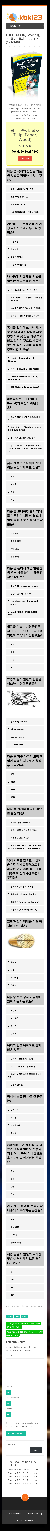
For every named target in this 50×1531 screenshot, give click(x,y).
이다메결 (14, 977)
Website (9, 1408)
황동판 (13, 1025)
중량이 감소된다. (18, 1084)
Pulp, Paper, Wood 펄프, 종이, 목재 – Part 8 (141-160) (24, 1333)
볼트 (12, 476)
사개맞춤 (14, 533)
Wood (24, 1316)
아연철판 (14, 1018)
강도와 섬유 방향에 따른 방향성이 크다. (24, 418)
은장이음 (14, 249)
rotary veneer (17, 744)
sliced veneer (17, 729)
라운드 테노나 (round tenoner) (25, 586)
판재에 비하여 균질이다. (21, 822)
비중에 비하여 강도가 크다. (22, 189)
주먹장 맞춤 (16, 541)
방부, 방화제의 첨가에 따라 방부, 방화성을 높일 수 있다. (25, 428)
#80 (12, 774)
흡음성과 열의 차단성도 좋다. (23, 437)
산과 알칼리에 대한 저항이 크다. (25, 212)
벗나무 (13, 1117)
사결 (12, 969)
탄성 (12, 1194)
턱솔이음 (14, 241)
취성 (12, 1171)
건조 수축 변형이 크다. (20, 196)
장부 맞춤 (15, 556)
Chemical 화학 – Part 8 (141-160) (22, 1476)
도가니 (13, 667)
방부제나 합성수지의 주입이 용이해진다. (24, 1075)
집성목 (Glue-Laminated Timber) (21, 359)
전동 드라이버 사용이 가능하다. (24, 289)
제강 (12, 659)
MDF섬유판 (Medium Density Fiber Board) (23, 378)
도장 (12, 1219)
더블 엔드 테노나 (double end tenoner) (23, 602)
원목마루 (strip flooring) (22, 886)
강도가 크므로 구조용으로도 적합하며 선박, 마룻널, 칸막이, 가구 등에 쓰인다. (25, 448)
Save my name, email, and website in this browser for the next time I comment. (22, 1424)
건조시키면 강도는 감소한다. (23, 1066)
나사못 (13, 484)
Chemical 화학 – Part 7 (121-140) (22, 1480)
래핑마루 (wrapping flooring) (24, 909)
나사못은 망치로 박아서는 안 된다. (26, 308)
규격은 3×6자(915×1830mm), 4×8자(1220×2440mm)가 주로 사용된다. (24, 847)
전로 (12, 644)
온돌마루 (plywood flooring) (24, 894)
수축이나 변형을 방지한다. (22, 1058)
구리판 (13, 1033)
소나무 (13, 1133)
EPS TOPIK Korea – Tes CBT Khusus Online (24, 1513)
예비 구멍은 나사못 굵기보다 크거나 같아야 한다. (25, 299)
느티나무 (14, 1110)
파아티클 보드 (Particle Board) (25, 368)
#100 (13, 781)
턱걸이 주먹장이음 (19, 264)
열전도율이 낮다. (18, 204)
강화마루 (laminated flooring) (25, 902)
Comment (9, 1355)
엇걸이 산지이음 (18, 257)
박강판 (13, 1010)
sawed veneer (18, 737)
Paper (9, 1316)
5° (12, 1272)
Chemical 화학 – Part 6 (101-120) (22, 1483)
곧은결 (13, 985)
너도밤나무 (15, 1125)
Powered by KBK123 (25, 1520)
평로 (12, 652)
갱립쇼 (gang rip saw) (21, 593)
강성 (12, 1186)
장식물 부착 (16, 1242)
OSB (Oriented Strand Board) (25, 387)
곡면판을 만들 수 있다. (20, 837)
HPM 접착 (15, 1234)
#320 (13, 797)
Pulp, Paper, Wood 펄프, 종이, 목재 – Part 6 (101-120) (23, 1325)
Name (9, 1386)
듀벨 (12, 499)
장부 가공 (15, 1227)
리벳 (12, 491)
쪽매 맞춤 (15, 548)
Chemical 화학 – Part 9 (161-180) (22, 1473)
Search (11, 1444)
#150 (13, 789)
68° (12, 1295)
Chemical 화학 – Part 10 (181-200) (23, 1469)
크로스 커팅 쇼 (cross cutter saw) (22, 613)
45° (12, 1287)
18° (12, 1279)
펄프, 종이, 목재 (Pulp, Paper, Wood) (22, 1306)
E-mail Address (12, 1397)
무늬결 (13, 962)
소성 (12, 1178)
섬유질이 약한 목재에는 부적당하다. (26, 315)
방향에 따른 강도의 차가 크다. (24, 830)
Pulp (17, 1316)
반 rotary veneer (19, 721)
